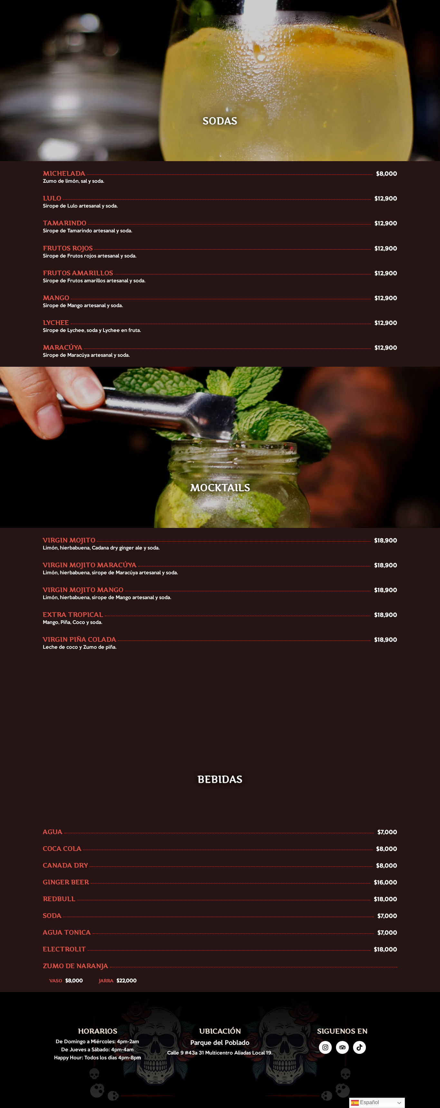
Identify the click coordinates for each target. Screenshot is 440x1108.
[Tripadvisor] (342, 1047)
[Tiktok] (359, 1047)
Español (369, 1102)
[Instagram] (325, 1047)
